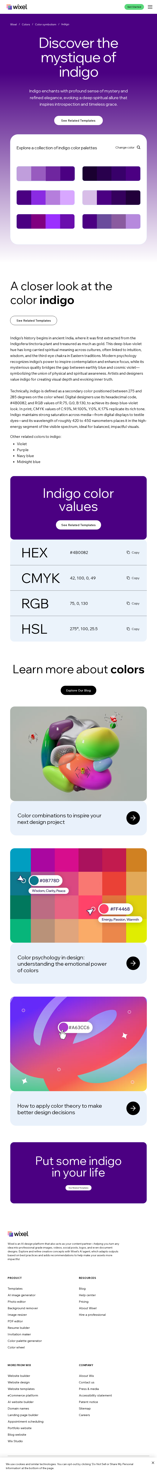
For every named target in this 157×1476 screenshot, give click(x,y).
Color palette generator (25, 1341)
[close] (153, 1462)
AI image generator (21, 1295)
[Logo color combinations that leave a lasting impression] (78, 770)
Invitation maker (19, 1334)
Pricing (83, 1301)
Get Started (134, 6)
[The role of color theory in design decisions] (78, 1061)
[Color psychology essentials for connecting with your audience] (78, 916)
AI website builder (21, 1402)
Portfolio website (20, 1428)
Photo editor (17, 1301)
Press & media (89, 1389)
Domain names (18, 1408)
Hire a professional (92, 1315)
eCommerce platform (23, 1395)
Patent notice (88, 1402)
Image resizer (17, 1315)
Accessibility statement (95, 1395)
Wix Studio (15, 1441)
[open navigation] (150, 7)
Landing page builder (23, 1415)
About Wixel (87, 1308)
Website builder (19, 1376)
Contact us (86, 1382)
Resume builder (19, 1328)
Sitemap (85, 1408)
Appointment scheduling (25, 1421)
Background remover (23, 1308)
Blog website (17, 1434)
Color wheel (16, 1347)
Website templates (21, 1389)
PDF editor (15, 1321)
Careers (84, 1415)
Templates (15, 1288)
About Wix (86, 1376)
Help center (87, 1295)
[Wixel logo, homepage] (17, 7)
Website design (19, 1382)
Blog (82, 1288)
